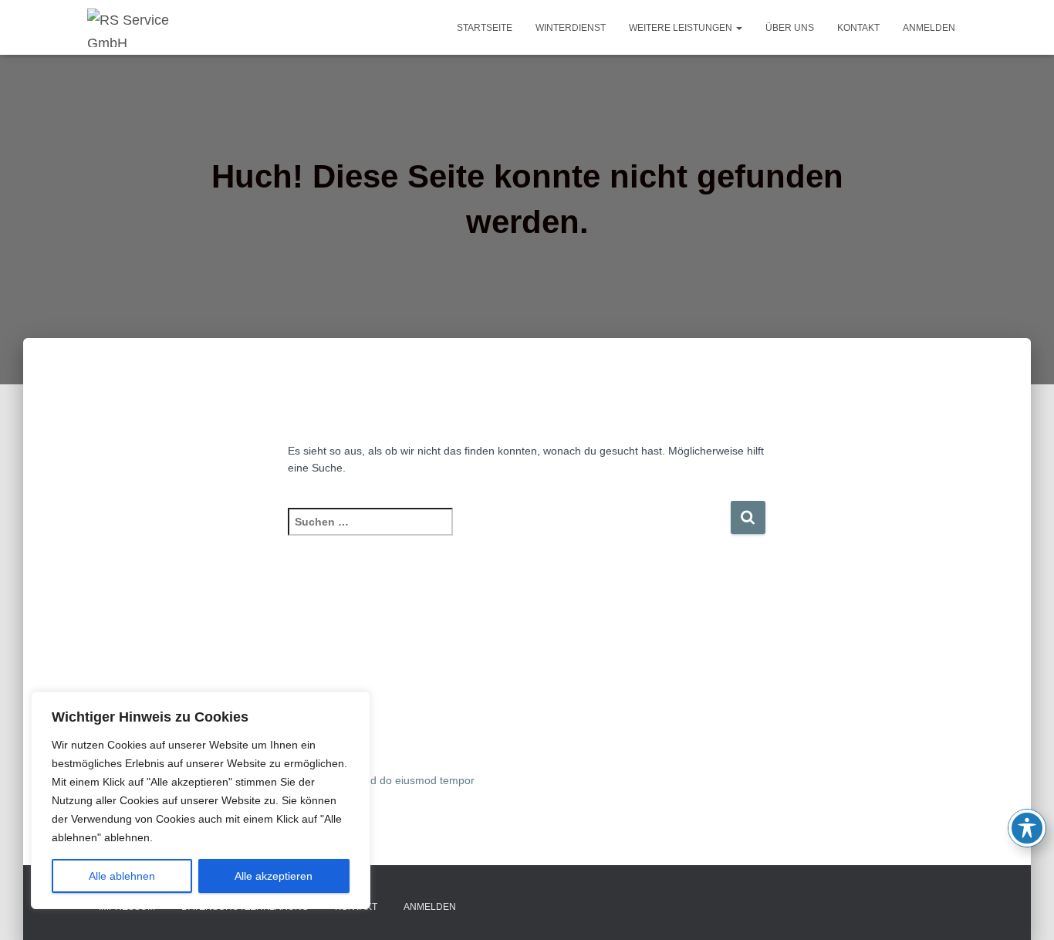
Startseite (484, 27)
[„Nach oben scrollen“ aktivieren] (1023, 909)
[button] (738, 27)
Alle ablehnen (122, 876)
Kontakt (858, 27)
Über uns (789, 27)
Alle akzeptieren (273, 876)
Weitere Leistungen (682, 27)
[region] (200, 800)
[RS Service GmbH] (149, 27)
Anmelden (929, 27)
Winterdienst (570, 27)
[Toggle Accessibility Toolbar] (1027, 828)
